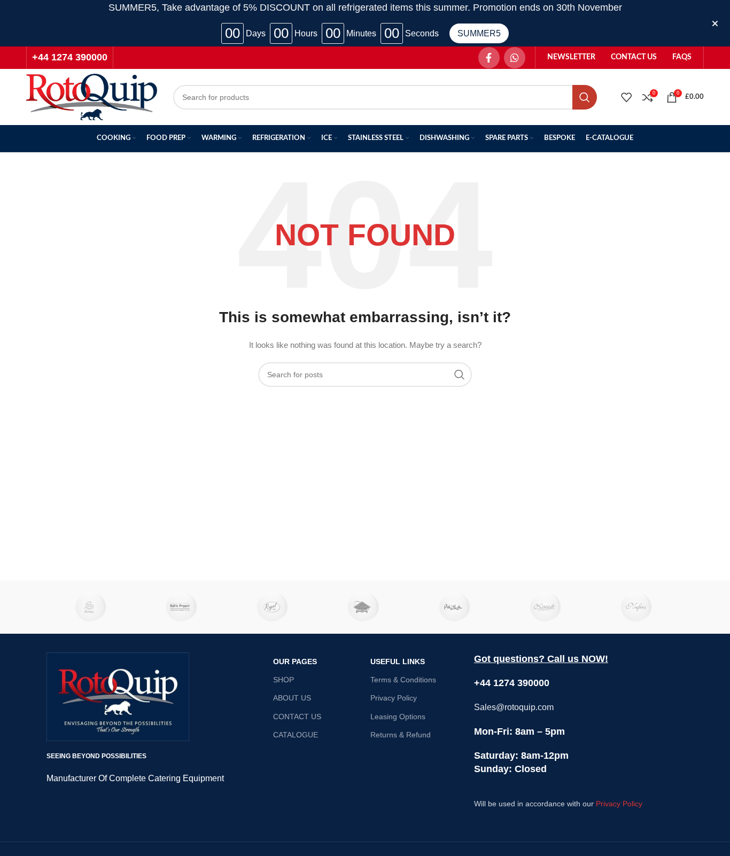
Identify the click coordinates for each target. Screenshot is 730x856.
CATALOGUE (295, 734)
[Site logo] (91, 96)
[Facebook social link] (489, 57)
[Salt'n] (182, 607)
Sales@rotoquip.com (514, 707)
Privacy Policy (393, 698)
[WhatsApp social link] (514, 57)
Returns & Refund (400, 734)
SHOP (283, 679)
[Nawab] (546, 607)
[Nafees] (638, 607)
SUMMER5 (479, 33)
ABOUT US (292, 698)
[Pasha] (455, 607)
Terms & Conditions (403, 679)
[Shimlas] (91, 607)
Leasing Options (397, 716)
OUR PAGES (295, 661)
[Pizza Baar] (365, 607)
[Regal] (274, 607)
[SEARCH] (584, 97)
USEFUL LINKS (397, 661)
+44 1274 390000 (69, 57)
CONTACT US (297, 716)
